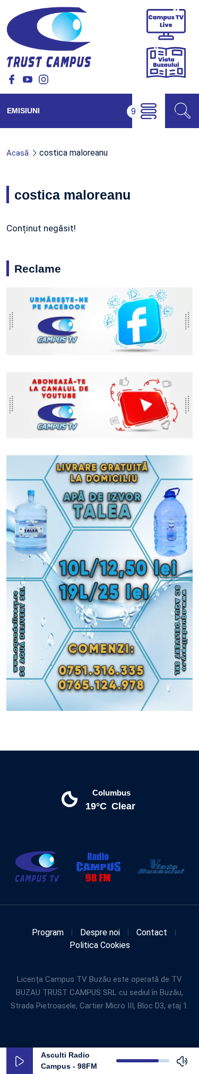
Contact (151, 932)
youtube (28, 79)
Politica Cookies (100, 945)
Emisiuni (23, 110)
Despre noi (100, 932)
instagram (43, 79)
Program (48, 932)
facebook (12, 79)
